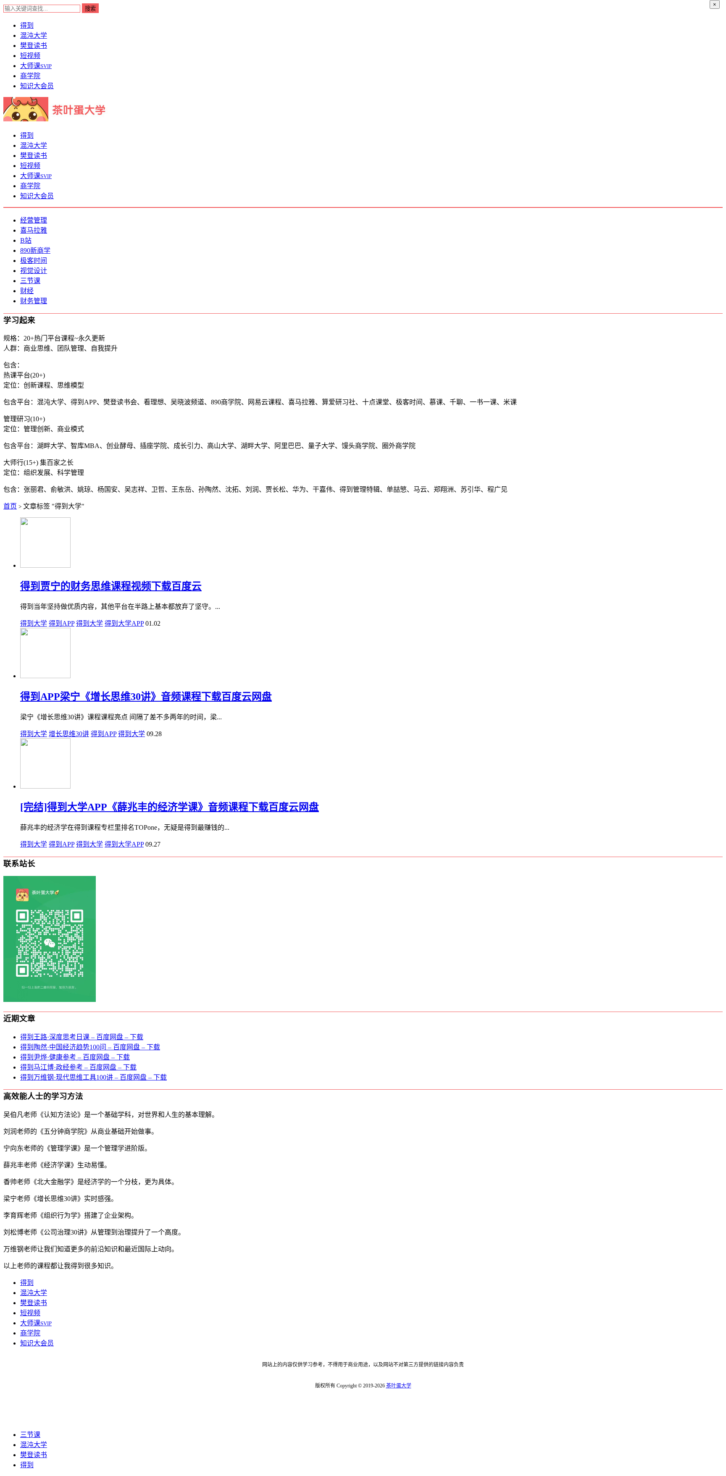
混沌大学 (33, 35)
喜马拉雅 (33, 230)
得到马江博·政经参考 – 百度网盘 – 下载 (78, 1067)
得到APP (61, 623)
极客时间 (33, 260)
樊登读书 (33, 45)
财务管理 (33, 300)
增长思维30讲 (69, 733)
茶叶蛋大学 (398, 1386)
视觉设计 (33, 270)
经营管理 (33, 220)
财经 (27, 290)
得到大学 (33, 623)
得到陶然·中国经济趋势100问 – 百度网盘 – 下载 (90, 1047)
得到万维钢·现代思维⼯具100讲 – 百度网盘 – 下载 (93, 1077)
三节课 (30, 280)
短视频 (30, 55)
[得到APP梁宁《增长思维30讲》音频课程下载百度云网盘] (45, 675)
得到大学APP (124, 623)
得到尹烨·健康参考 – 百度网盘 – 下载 (75, 1057)
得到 (27, 25)
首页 (10, 506)
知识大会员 (37, 85)
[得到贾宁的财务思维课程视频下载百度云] (45, 565)
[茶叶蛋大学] (57, 119)
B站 (26, 240)
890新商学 (35, 250)
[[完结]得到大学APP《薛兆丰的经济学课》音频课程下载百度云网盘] (45, 786)
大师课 (36, 65)
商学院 (30, 75)
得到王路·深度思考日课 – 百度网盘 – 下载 (81, 1037)
